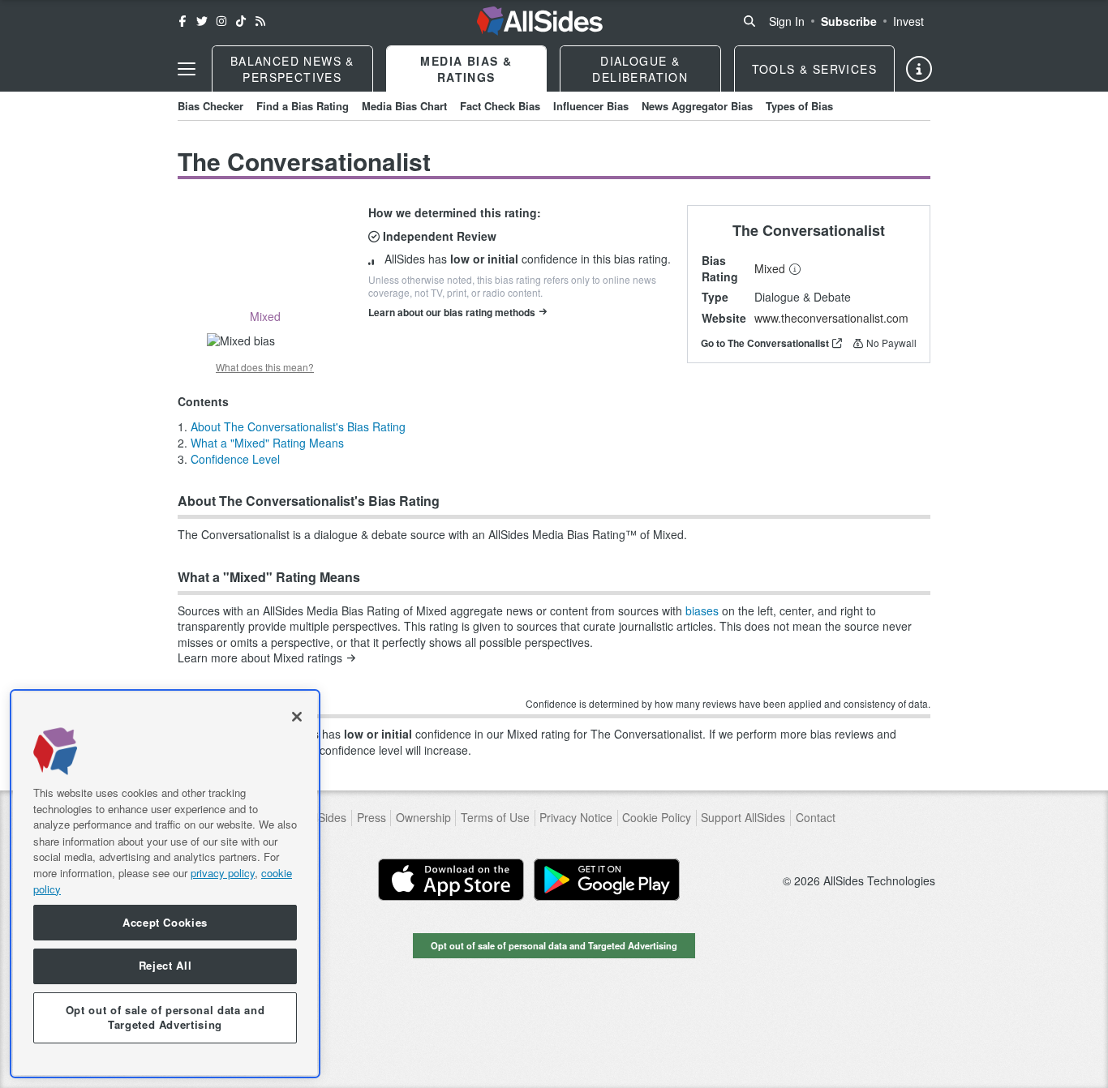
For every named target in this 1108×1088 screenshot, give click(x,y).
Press (371, 817)
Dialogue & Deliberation (640, 69)
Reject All (165, 966)
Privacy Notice (575, 817)
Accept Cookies (165, 922)
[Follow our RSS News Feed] (260, 21)
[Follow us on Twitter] (202, 21)
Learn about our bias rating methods (451, 312)
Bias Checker (210, 106)
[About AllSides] (919, 69)
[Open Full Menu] (186, 69)
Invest (908, 21)
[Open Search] (749, 21)
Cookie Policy (656, 817)
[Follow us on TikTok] (241, 21)
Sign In (787, 21)
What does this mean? (265, 367)
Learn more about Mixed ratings (260, 658)
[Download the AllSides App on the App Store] (451, 880)
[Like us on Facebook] (182, 21)
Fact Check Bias (500, 106)
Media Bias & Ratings (466, 69)
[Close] (297, 717)
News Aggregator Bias (697, 106)
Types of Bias (799, 106)
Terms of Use (495, 817)
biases (702, 610)
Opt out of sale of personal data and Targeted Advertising (554, 945)
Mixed (769, 268)
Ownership (423, 817)
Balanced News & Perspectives (292, 69)
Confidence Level (235, 459)
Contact (815, 817)
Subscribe (849, 21)
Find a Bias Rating (302, 106)
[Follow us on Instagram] (221, 21)
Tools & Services (814, 69)
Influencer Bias (591, 106)
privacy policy (223, 872)
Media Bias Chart (404, 106)
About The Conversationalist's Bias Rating (298, 426)
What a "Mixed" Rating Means (267, 443)
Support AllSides (743, 817)
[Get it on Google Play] (607, 880)
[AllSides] (540, 21)
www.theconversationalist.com (831, 318)
